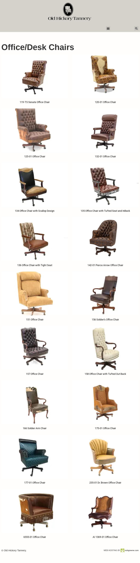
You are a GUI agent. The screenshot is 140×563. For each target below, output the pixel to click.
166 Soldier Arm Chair (34, 428)
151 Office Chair (34, 319)
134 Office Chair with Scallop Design (34, 210)
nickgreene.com (131, 550)
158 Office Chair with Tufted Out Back (105, 373)
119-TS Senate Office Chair (35, 102)
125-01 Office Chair (34, 156)
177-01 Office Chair (34, 482)
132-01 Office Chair (105, 156)
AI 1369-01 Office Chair (105, 537)
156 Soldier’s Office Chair (105, 319)
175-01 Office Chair (105, 428)
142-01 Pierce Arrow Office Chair (105, 265)
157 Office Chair (34, 373)
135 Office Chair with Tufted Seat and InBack (105, 210)
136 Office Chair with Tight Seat (34, 265)
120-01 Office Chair (105, 102)
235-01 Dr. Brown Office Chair (105, 482)
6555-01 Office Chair (35, 537)
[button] (108, 28)
